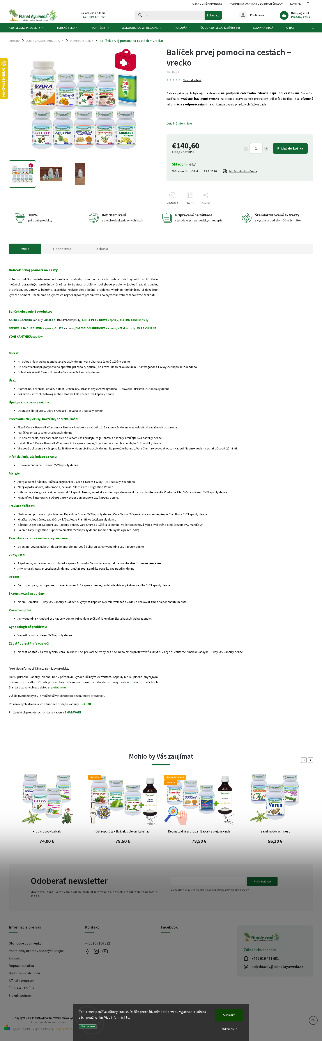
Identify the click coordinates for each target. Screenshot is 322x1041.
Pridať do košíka (290, 148)
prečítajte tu (58, 687)
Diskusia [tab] (102, 248)
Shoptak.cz (46, 1029)
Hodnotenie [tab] (62, 248)
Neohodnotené (192, 80)
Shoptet (26, 1029)
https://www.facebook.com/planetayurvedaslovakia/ (87, 951)
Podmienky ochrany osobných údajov (256, 4)
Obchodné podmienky (207, 4)
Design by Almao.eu (65, 1029)
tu (127, 1017)
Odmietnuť (229, 1029)
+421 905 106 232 (97, 943)
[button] (47, 843)
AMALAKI (50, 320)
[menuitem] (30, 27)
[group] (47, 816)
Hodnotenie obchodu (24, 973)
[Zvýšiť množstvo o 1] (266, 149)
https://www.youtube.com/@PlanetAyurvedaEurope (105, 951)
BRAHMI (85, 704)
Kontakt (296, 4)
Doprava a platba (21, 965)
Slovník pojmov (20, 995)
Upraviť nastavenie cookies (48, 1022)
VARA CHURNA (146, 328)
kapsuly (100, 320)
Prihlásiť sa (262, 881)
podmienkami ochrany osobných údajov (228, 890)
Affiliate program (21, 980)
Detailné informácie (179, 123)
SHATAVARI (73, 712)
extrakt (126, 682)
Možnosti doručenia (243, 171)
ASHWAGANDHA (20, 320)
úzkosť (45, 546)
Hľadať (213, 15)
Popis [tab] (25, 248)
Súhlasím (229, 1015)
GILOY (58, 328)
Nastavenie (88, 1026)
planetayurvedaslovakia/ (96, 951)
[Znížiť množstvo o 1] (246, 149)
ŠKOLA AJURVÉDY (21, 988)
